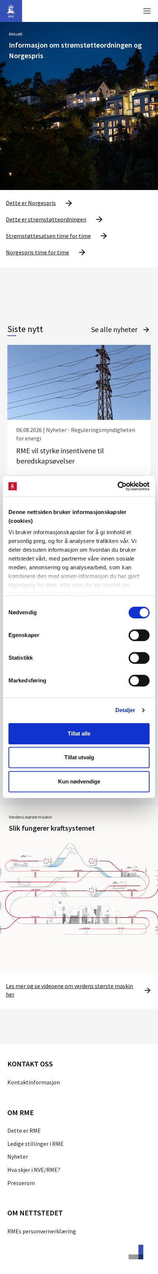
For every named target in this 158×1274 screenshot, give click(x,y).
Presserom (21, 1183)
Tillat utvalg (79, 757)
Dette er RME (24, 1130)
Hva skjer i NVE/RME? (33, 1169)
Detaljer (125, 710)
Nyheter (17, 1156)
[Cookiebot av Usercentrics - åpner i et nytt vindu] (117, 486)
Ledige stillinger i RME (35, 1143)
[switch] (139, 635)
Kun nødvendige (79, 781)
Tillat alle (79, 733)
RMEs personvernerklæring (41, 1231)
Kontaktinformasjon (33, 1082)
